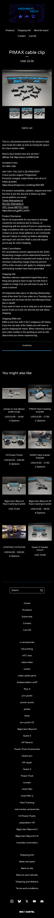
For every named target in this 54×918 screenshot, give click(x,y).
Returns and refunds (27, 875)
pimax (27, 709)
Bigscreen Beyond (27, 729)
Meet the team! (41, 30)
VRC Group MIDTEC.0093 (15, 207)
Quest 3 (27, 735)
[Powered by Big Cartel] (27, 912)
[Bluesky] (19, 901)
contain (27, 782)
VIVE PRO (27, 789)
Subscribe (27, 616)
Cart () (32, 36)
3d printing (27, 649)
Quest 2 (27, 769)
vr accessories (27, 642)
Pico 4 (27, 689)
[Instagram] (12, 901)
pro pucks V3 (27, 722)
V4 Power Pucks (27, 816)
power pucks (27, 702)
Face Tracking (27, 802)
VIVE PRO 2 (27, 796)
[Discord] (42, 901)
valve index (27, 662)
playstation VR (27, 822)
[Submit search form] (41, 590)
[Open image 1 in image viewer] (27, 87)
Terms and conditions (27, 888)
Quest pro (27, 755)
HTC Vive (27, 655)
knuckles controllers (27, 842)
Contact (21, 36)
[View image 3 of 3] (39, 113)
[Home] (27, 13)
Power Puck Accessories (27, 749)
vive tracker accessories (27, 809)
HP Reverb (27, 742)
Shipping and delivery (27, 881)
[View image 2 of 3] (27, 113)
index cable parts (27, 675)
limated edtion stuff (27, 682)
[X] (27, 901)
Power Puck (27, 775)
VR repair (27, 762)
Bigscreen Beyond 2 (27, 829)
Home (27, 603)
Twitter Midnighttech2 (12, 200)
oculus (27, 669)
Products (10, 30)
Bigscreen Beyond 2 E (27, 836)
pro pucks (27, 695)
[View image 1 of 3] (14, 113)
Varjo (27, 715)
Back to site (27, 868)
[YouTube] (34, 901)
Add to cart (27, 128)
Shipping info (24, 30)
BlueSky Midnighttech (13, 204)
